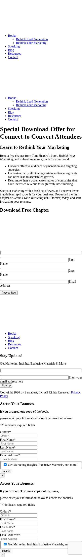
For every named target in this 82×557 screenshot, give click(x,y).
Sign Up (6, 385)
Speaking (14, 46)
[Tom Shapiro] (30, 29)
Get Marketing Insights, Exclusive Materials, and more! (42, 464)
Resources (14, 53)
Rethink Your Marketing (31, 42)
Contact (13, 57)
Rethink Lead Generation (32, 39)
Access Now (9, 292)
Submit (6, 471)
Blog (11, 50)
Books (12, 35)
